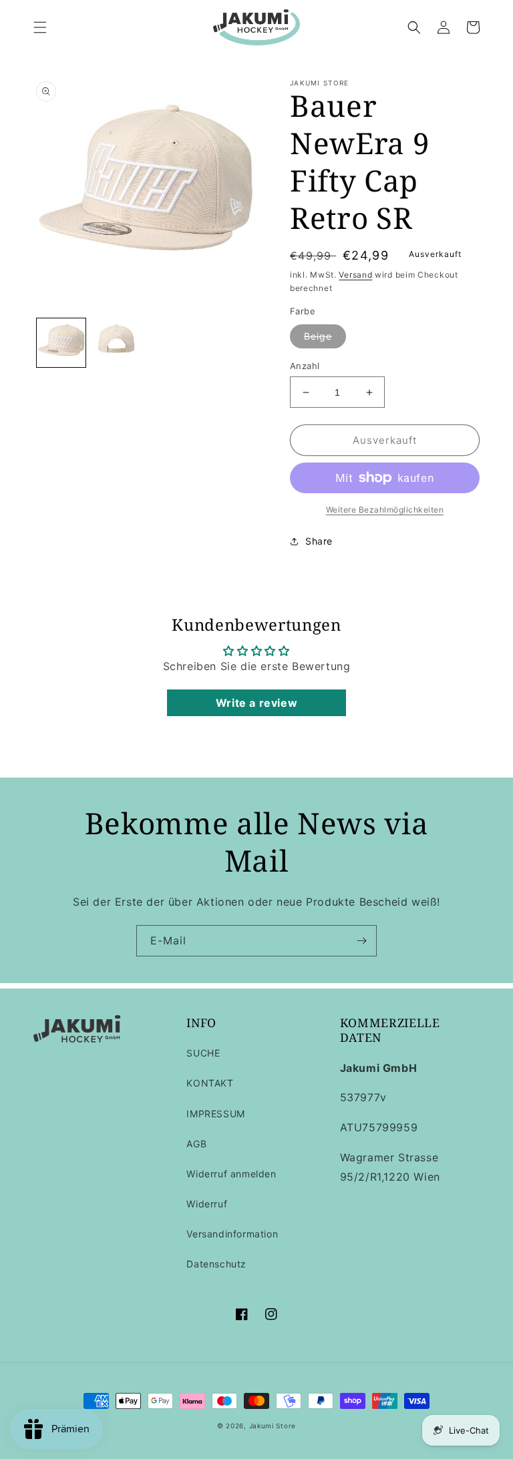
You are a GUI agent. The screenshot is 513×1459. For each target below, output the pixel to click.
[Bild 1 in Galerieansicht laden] (61, 342)
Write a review (256, 702)
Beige (318, 336)
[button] (40, 27)
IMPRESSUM (215, 1113)
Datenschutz (216, 1263)
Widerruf (206, 1203)
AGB (196, 1143)
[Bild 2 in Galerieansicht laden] (116, 342)
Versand (355, 275)
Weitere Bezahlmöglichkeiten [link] (385, 510)
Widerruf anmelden (231, 1173)
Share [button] (319, 541)
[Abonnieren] (361, 940)
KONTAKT (209, 1083)
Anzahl (304, 365)
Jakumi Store (272, 1426)
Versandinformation (232, 1233)
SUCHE (203, 1053)
